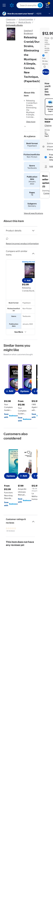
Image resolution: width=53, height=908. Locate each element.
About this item (14, 221)
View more (30, 121)
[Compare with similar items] (33, 252)
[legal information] (51, 38)
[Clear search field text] (35, 5)
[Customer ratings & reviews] (33, 520)
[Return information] (44, 66)
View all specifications (33, 213)
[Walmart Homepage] (11, 5)
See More (18, 332)
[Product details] (33, 230)
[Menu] (4, 5)
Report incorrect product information (22, 243)
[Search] (40, 5)
